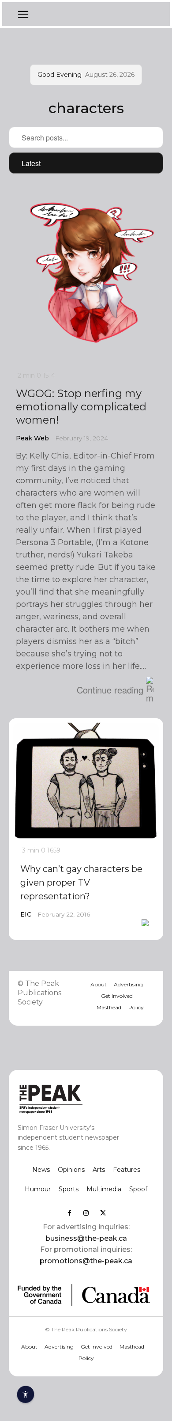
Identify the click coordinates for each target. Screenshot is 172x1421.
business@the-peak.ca (86, 1238)
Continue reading (110, 689)
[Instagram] (86, 1213)
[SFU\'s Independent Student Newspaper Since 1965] (72, 1098)
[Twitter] (103, 1213)
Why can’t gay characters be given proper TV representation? (81, 883)
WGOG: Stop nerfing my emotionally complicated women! (81, 406)
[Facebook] (69, 1213)
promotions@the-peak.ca (86, 1261)
